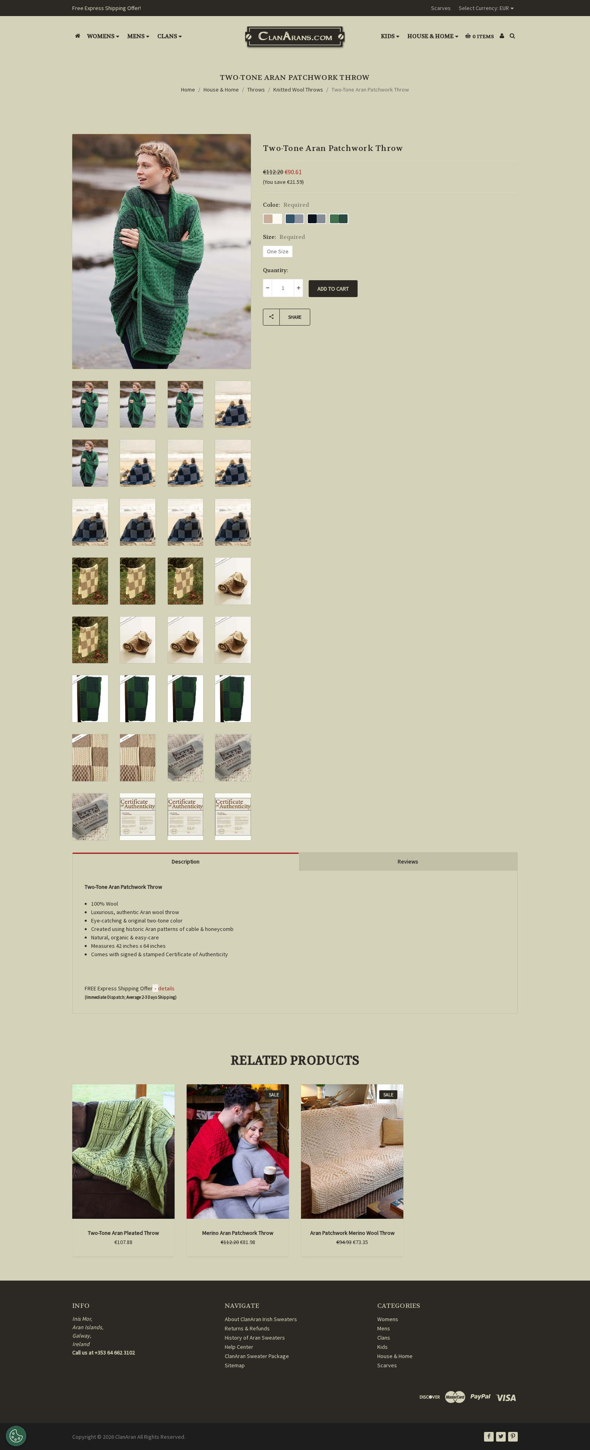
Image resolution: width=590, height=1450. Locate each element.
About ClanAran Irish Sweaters (261, 1319)
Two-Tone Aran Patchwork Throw (370, 89)
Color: (286, 204)
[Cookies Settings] (16, 1436)
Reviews (408, 861)
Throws (256, 89)
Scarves (441, 8)
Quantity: (275, 270)
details (166, 988)
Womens (100, 36)
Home (188, 89)
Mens (135, 36)
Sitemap (235, 1365)
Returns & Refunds (247, 1328)
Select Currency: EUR (484, 8)
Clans (167, 36)
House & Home (430, 36)
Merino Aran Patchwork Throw (237, 1232)
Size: (284, 236)
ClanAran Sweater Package (257, 1356)
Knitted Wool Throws (298, 89)
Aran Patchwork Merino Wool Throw (352, 1232)
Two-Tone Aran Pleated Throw (123, 1232)
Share (294, 317)
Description (185, 861)
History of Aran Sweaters (255, 1337)
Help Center (239, 1346)
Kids (388, 36)
